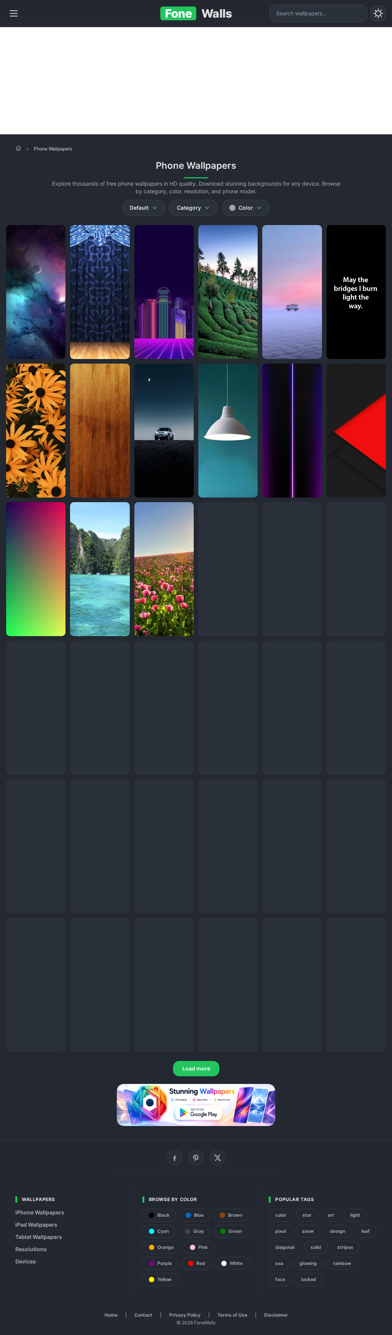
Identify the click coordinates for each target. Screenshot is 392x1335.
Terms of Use (232, 1315)
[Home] (18, 148)
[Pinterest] (196, 1157)
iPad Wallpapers (36, 1224)
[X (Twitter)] (217, 1157)
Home (111, 1315)
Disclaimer (276, 1315)
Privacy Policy (185, 1315)
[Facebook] (174, 1157)
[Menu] (13, 13)
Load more (196, 1068)
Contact (143, 1315)
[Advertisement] (196, 80)
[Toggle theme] (378, 13)
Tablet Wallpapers (38, 1237)
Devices (25, 1261)
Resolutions (31, 1249)
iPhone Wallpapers (39, 1212)
